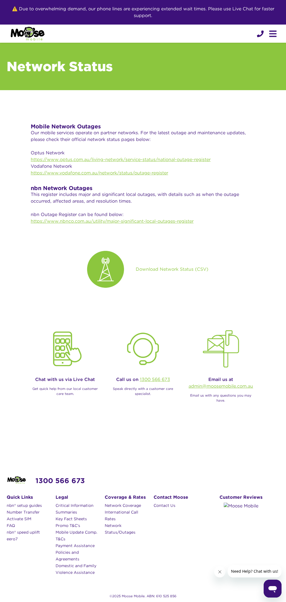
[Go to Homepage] (28, 34)
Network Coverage (123, 505)
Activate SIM (19, 519)
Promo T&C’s (68, 525)
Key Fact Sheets (71, 519)
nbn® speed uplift (23, 532)
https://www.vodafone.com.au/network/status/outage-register (99, 173)
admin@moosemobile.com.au (221, 386)
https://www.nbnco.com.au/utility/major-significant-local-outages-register (112, 221)
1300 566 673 (155, 379)
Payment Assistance (75, 545)
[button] (260, 33)
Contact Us (164, 505)
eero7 (12, 539)
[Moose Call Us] (260, 34)
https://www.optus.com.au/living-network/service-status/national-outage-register (121, 159)
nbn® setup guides (24, 505)
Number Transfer (23, 512)
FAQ (11, 525)
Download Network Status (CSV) (172, 269)
